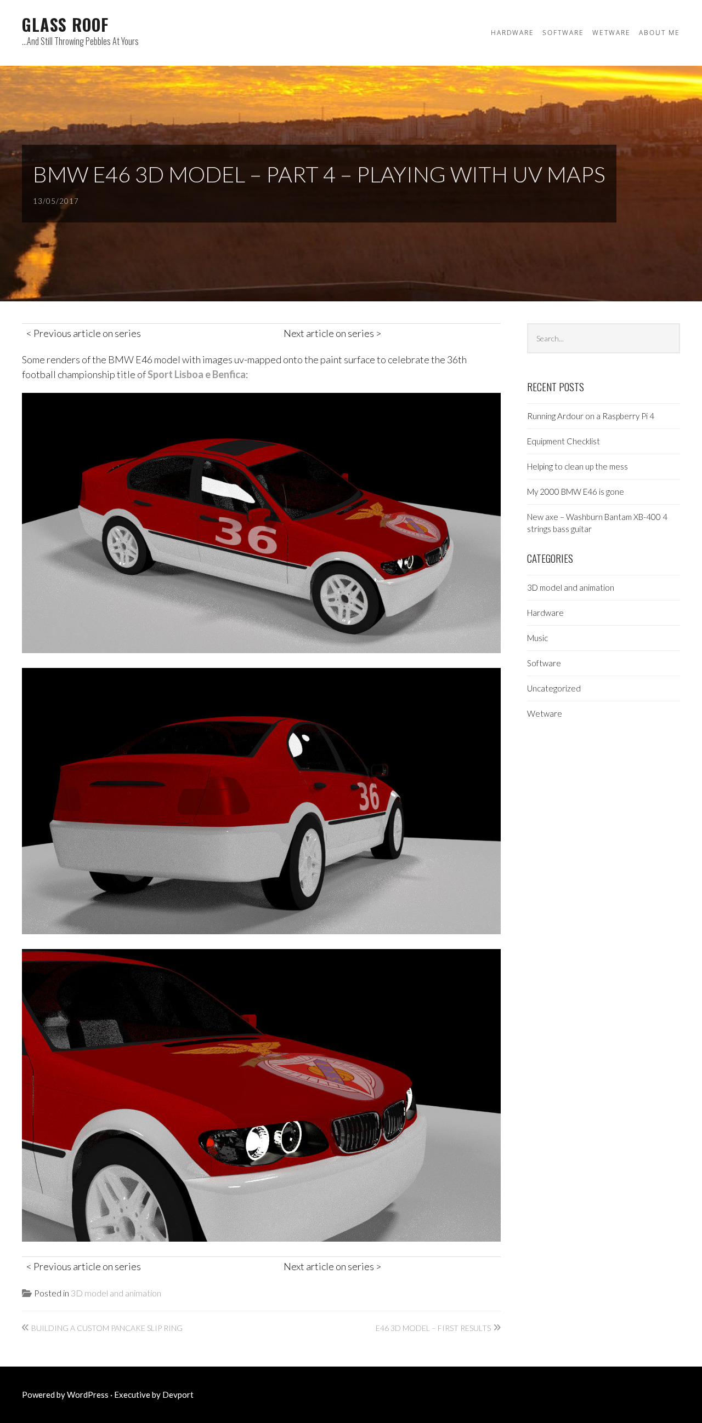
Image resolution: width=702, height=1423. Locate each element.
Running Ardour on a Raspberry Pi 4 (590, 416)
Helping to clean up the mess (577, 466)
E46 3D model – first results (433, 1328)
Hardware (512, 32)
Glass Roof (65, 24)
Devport (178, 1394)
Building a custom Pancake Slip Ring (107, 1328)
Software (563, 32)
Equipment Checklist (563, 441)
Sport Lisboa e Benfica (197, 374)
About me (659, 32)
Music (537, 638)
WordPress (88, 1394)
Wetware (611, 32)
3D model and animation (116, 1293)
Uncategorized (554, 688)
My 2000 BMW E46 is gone (575, 491)
